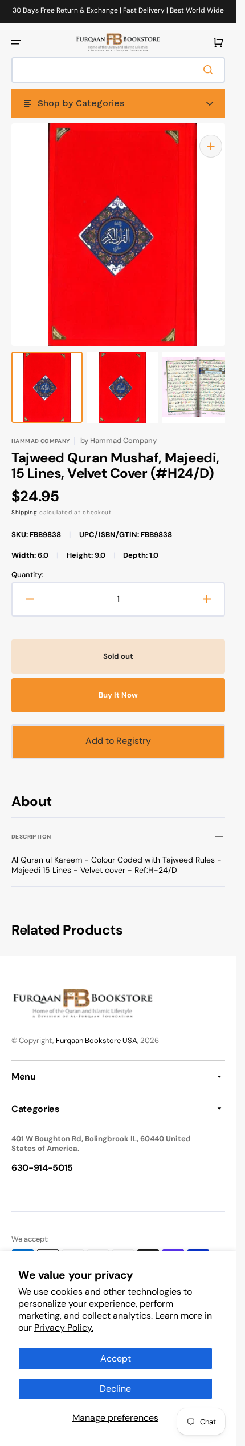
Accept (115, 1358)
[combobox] (118, 70)
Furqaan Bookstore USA (96, 1040)
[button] (15, 42)
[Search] (210, 69)
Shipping (24, 501)
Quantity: (27, 563)
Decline (115, 1389)
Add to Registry (118, 729)
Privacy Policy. (63, 1328)
